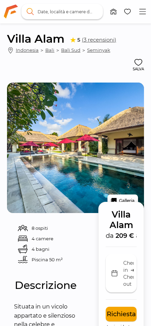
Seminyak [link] (98, 50)
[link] (11, 12)
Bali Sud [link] (70, 50)
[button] (113, 12)
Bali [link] (49, 50)
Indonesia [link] (27, 50)
